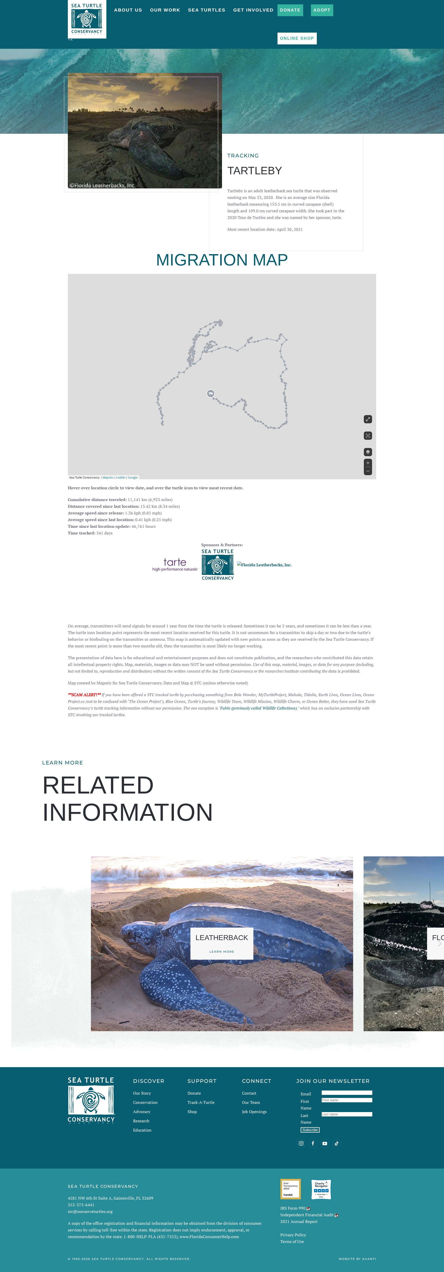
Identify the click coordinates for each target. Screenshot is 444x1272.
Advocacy (141, 1111)
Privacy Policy (293, 1235)
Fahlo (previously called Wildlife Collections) (258, 708)
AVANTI (369, 1259)
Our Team (251, 1102)
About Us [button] (128, 10)
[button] (70, 38)
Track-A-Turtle (201, 1102)
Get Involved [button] (253, 10)
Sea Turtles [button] (207, 10)
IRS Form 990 (293, 1208)
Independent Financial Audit (307, 1215)
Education (142, 1130)
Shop (192, 1111)
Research (141, 1121)
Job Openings (254, 1111)
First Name (306, 1104)
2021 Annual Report (299, 1221)
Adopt (322, 10)
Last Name (306, 1119)
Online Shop (297, 38)
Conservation (145, 1102)
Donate (290, 10)
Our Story (142, 1093)
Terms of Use (292, 1241)
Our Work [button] (165, 10)
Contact (249, 1093)
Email (306, 1094)
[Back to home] (87, 16)
